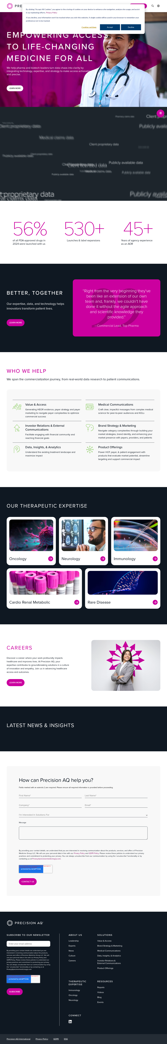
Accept (110, 27)
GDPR (56, 1038)
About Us (75, 935)
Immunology (74, 990)
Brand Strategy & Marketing (117, 425)
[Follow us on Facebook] (70, 1022)
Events (100, 1002)
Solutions (104, 935)
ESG (66, 1038)
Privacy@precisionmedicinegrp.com (46, 858)
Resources (105, 981)
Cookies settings (89, 27)
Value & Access (35, 404)
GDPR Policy (94, 853)
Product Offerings (110, 447)
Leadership (74, 940)
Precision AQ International (18, 1038)
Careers (72, 960)
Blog (99, 997)
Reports (100, 987)
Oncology (73, 995)
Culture (72, 955)
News (71, 950)
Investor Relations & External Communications (44, 427)
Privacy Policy (51, 12)
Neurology (73, 1000)
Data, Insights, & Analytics (43, 447)
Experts (72, 945)
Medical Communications (115, 404)
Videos (100, 992)
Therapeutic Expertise (77, 983)
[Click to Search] (152, 6)
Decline (131, 27)
